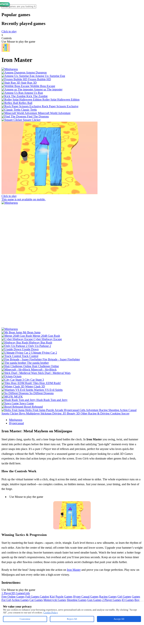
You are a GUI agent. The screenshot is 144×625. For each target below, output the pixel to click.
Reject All (72, 618)
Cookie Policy (50, 612)
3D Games (17, 593)
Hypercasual (16, 423)
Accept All (119, 618)
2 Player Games (111, 600)
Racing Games (108, 596)
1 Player (6, 593)
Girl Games (124, 596)
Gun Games (94, 600)
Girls (27, 593)
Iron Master (74, 569)
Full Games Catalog (37, 596)
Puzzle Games (64, 596)
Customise (25, 618)
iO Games (128, 600)
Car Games (36, 600)
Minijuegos (15, 419)
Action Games (20, 600)
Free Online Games (13, 596)
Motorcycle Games (55, 600)
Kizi (52, 596)
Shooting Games (76, 600)
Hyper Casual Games (85, 596)
